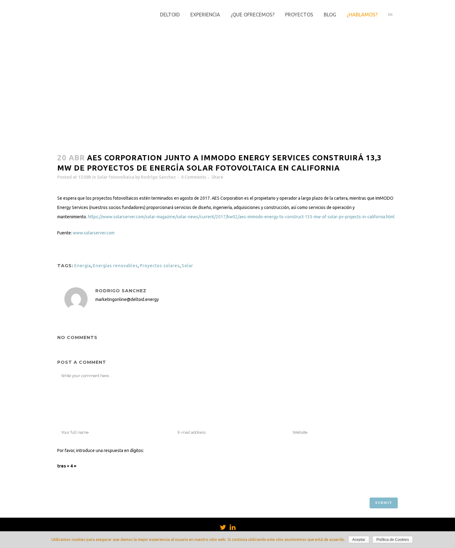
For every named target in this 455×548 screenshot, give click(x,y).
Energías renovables (115, 265)
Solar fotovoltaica (115, 177)
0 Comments (193, 177)
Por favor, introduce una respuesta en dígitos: (100, 450)
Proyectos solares (160, 265)
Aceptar (358, 539)
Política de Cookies (392, 539)
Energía (82, 265)
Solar (187, 265)
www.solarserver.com (94, 232)
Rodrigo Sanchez (158, 177)
